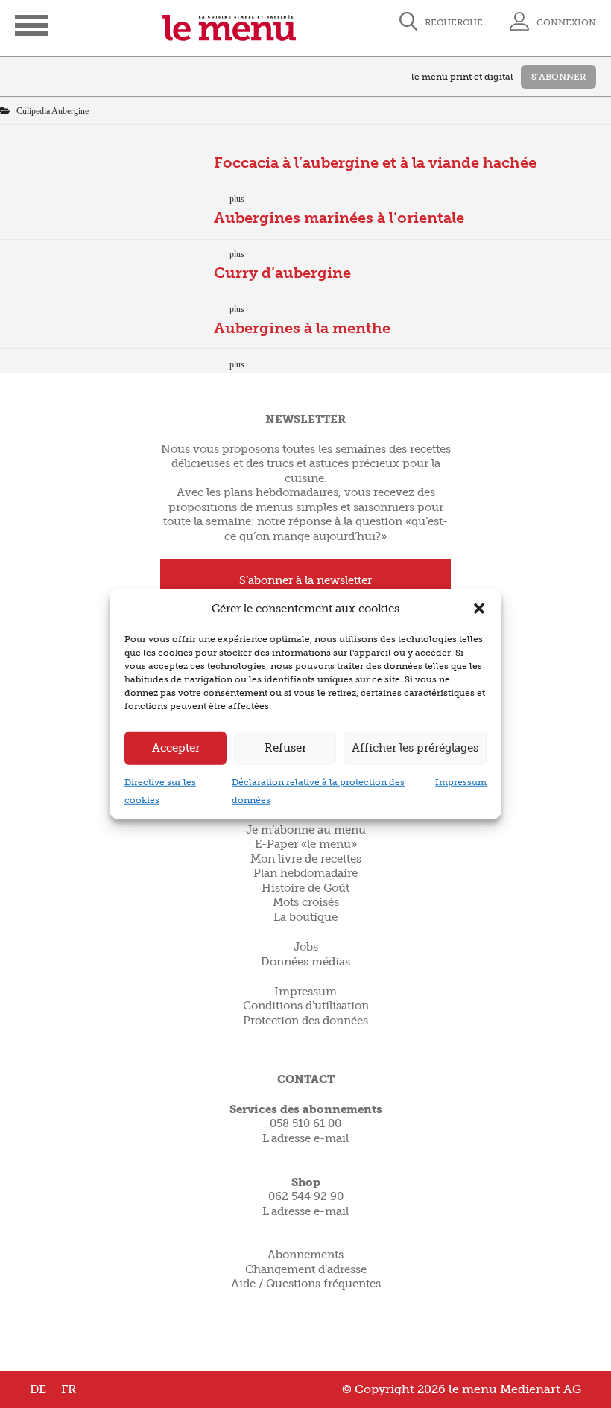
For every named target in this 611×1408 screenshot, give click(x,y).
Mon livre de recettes (305, 859)
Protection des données (305, 1020)
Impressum (461, 781)
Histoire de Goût (305, 888)
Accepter (176, 748)
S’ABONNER (558, 77)
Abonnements (305, 1254)
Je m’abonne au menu (306, 830)
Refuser (285, 748)
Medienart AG (540, 1389)
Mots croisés (306, 902)
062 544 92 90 (306, 1196)
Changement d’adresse (306, 1269)
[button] (479, 608)
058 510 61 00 (305, 1123)
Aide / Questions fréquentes (306, 1283)
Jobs (306, 947)
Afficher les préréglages (415, 748)
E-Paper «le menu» (306, 844)
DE (38, 1389)
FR (68, 1389)
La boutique (305, 917)
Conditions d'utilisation (306, 1005)
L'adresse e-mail (305, 1138)
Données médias (305, 961)
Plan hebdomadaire (305, 873)
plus (236, 199)
